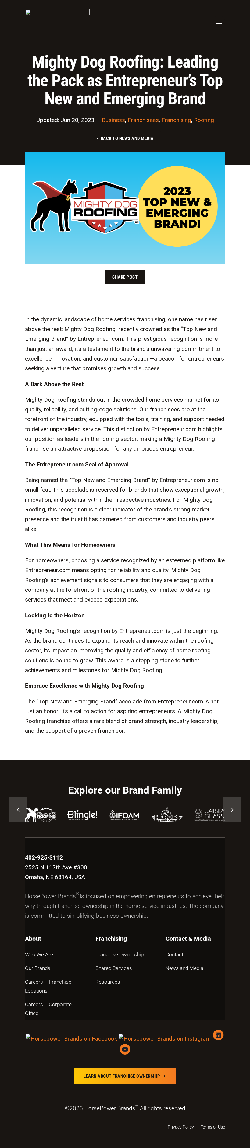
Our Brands (37, 968)
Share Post (125, 277)
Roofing (204, 120)
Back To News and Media (125, 138)
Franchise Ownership (119, 954)
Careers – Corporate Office (48, 1008)
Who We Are (39, 954)
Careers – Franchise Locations (48, 986)
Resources (107, 982)
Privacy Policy (181, 1127)
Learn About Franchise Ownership (125, 1076)
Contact (174, 954)
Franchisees (143, 120)
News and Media (184, 968)
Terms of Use (213, 1127)
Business (113, 120)
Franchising (176, 120)
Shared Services (113, 968)
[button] (18, 809)
